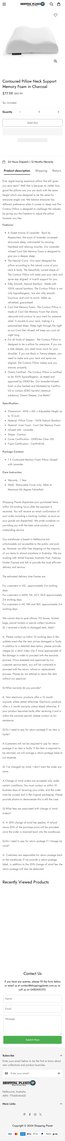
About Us (7, 1110)
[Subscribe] (58, 1073)
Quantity (7, 112)
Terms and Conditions (14, 1115)
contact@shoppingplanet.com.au (39, 985)
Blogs (5, 1138)
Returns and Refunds (13, 1127)
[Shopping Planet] (32, 4)
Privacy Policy (10, 1121)
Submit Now (33, 1040)
